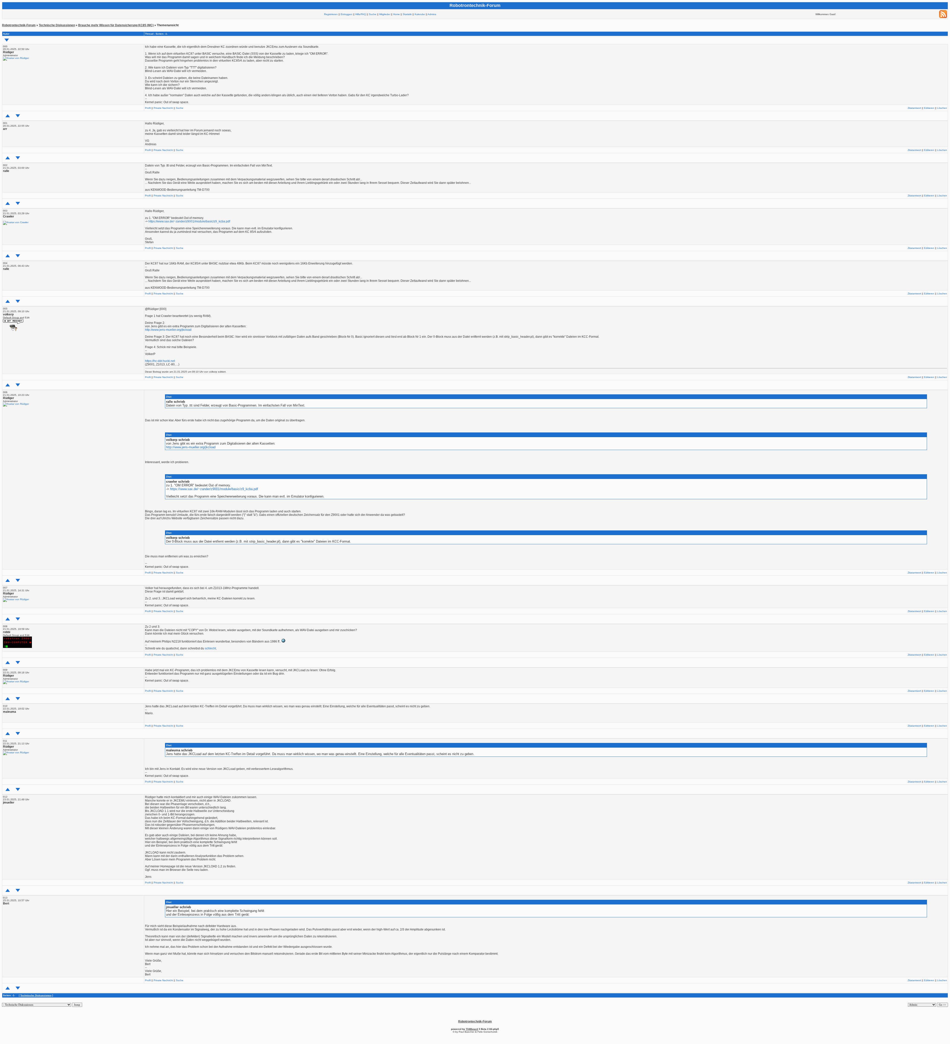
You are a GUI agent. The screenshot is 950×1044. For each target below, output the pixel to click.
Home (396, 14)
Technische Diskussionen (57, 25)
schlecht (210, 648)
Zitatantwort (914, 108)
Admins (432, 14)
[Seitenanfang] (7, 116)
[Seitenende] (18, 116)
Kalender (420, 14)
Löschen (942, 108)
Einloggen (346, 14)
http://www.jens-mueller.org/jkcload (168, 330)
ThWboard (472, 1029)
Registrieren (331, 14)
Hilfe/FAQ (360, 14)
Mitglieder (384, 14)
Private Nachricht (163, 108)
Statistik (407, 14)
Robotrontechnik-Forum (19, 25)
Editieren (929, 108)
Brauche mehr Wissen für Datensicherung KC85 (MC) (116, 25)
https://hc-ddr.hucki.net (160, 361)
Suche (372, 14)
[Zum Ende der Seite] (6, 40)
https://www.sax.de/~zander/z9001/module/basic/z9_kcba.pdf (189, 221)
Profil (148, 108)
